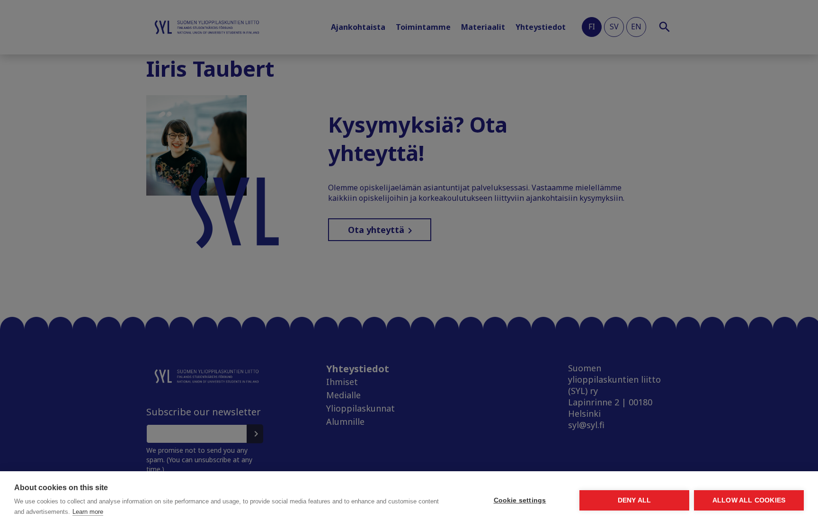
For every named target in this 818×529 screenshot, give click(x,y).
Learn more (87, 511)
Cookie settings (520, 500)
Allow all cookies (748, 500)
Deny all (634, 500)
